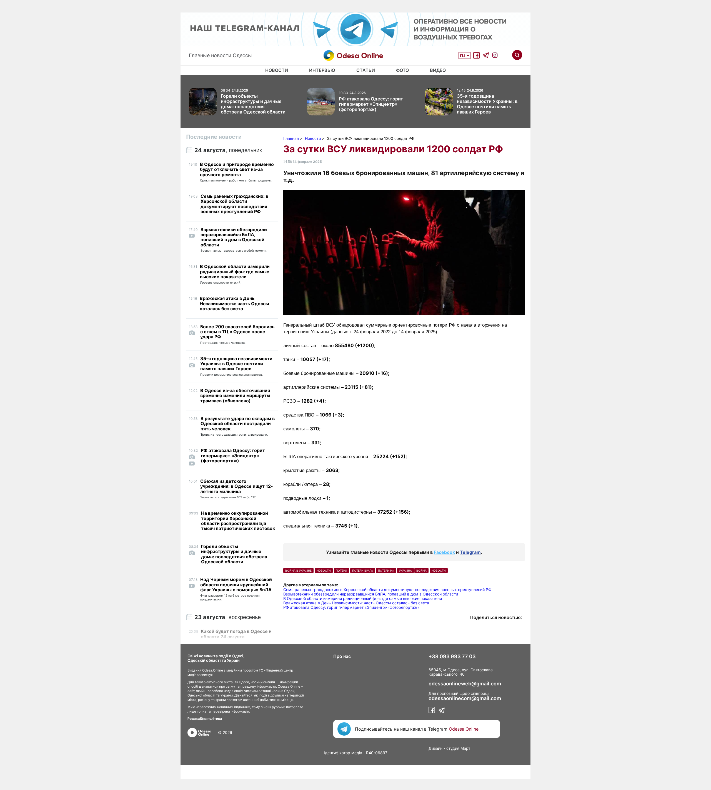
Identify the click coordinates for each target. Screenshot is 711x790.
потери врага (362, 570)
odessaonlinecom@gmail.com (465, 698)
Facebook (444, 552)
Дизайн (435, 748)
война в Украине (298, 570)
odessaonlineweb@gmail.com (465, 683)
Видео (438, 70)
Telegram (470, 552)
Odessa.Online (464, 729)
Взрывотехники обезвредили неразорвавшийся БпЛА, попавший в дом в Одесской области (370, 594)
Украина (405, 570)
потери (341, 570)
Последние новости (214, 136)
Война (421, 570)
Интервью (322, 70)
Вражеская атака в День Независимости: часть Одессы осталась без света (356, 602)
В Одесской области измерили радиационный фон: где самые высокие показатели (362, 598)
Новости (276, 70)
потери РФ (386, 570)
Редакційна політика (204, 718)
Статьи (365, 70)
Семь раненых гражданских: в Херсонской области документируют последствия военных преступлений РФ (387, 589)
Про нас (342, 656)
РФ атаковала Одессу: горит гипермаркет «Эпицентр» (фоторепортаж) (351, 607)
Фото (402, 70)
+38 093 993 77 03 (452, 656)
